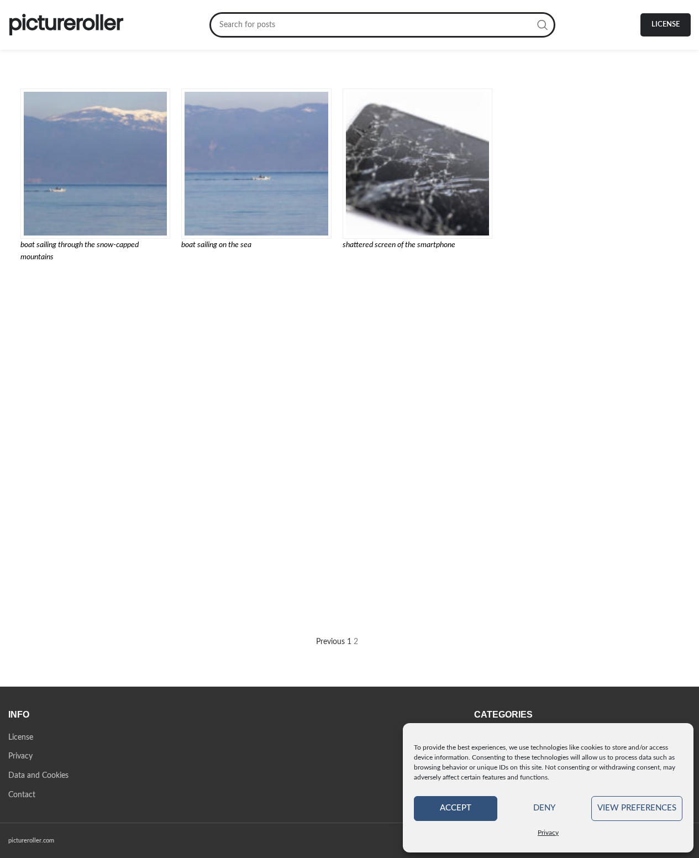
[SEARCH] (542, 25)
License (665, 24)
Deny (544, 808)
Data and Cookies (38, 775)
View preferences (636, 808)
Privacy (548, 832)
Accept (455, 808)
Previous (330, 642)
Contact (21, 795)
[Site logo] (66, 25)
